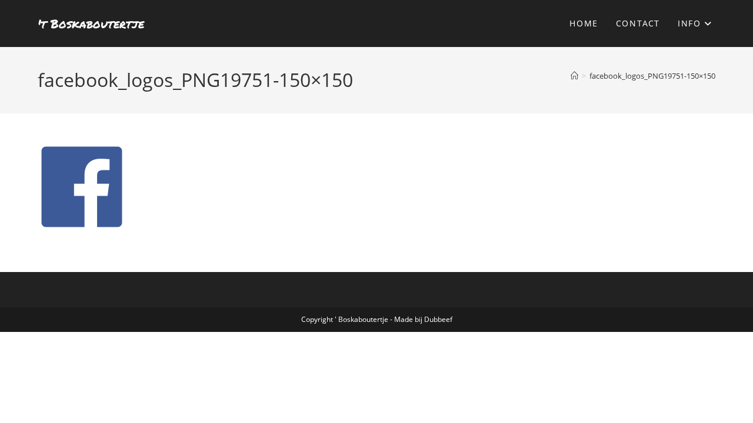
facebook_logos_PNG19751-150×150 (652, 75)
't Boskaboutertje (91, 23)
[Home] (574, 75)
